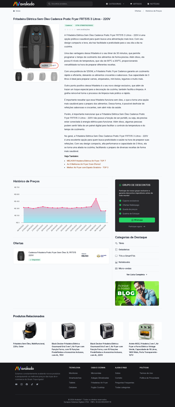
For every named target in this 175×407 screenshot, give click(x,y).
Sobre (117, 373)
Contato (118, 378)
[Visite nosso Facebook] (27, 384)
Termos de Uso (146, 373)
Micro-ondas (125, 268)
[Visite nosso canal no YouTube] (16, 384)
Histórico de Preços (154, 11)
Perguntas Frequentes (124, 382)
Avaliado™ (78, 400)
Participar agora (135, 226)
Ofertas (138, 11)
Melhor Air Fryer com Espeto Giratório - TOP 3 (87, 167)
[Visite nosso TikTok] (32, 384)
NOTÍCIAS (154, 4)
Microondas (96, 373)
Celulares (73, 387)
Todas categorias (122, 387)
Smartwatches (75, 378)
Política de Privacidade (149, 378)
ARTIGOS (137, 4)
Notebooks (124, 262)
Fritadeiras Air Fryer (99, 382)
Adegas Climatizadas (100, 378)
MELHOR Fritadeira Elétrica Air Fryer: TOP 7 (86, 161)
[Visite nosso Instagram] (21, 384)
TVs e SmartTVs (127, 256)
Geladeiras (124, 249)
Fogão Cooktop (98, 387)
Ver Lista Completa (136, 274)
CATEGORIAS (115, 4)
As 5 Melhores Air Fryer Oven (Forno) (84, 164)
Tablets (72, 382)
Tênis (121, 243)
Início (18, 11)
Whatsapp (138, 220)
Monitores (73, 373)
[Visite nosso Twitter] (37, 384)
